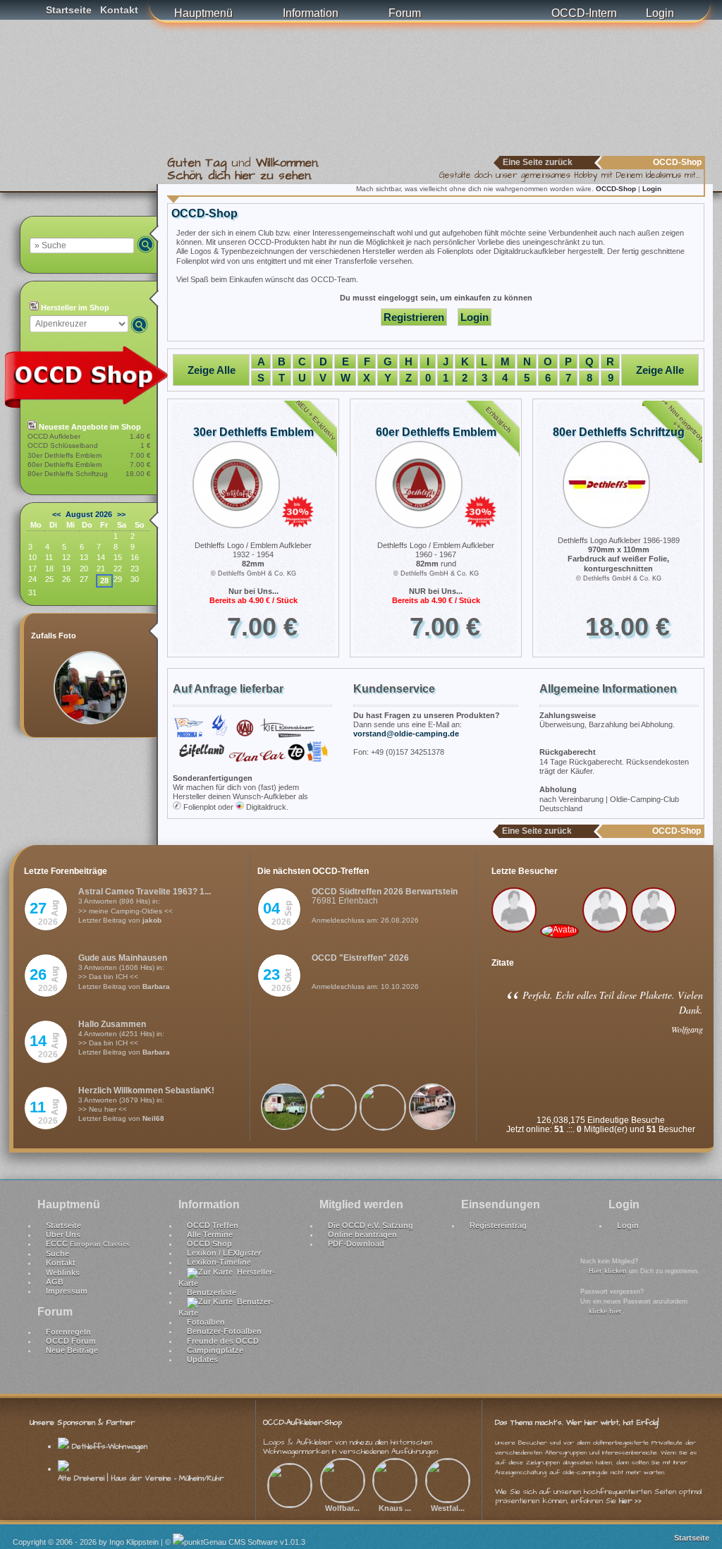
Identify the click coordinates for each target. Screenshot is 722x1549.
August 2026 (89, 514)
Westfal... (448, 1508)
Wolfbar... (342, 1508)
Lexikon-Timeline (219, 1262)
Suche (57, 1253)
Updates (202, 1359)
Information (310, 13)
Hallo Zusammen (112, 1024)
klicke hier (605, 1311)
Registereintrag (498, 1225)
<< (56, 514)
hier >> (630, 1500)
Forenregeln (68, 1332)
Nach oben (695, 1501)
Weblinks (63, 1272)
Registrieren (414, 317)
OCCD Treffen (212, 1225)
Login (660, 13)
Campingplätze (215, 1350)
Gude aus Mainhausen (122, 958)
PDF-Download (356, 1243)
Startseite (69, 10)
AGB (54, 1281)
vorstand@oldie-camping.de (406, 733)
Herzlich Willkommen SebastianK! (146, 1090)
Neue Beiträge (72, 1350)
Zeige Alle (211, 370)
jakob (151, 920)
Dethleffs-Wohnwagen (108, 1446)
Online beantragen (362, 1234)
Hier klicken (608, 1271)
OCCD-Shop (617, 189)
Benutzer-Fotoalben (224, 1331)
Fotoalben (206, 1322)
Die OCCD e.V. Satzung (370, 1225)
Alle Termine (210, 1234)
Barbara (156, 986)
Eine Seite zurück (538, 162)
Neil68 (153, 1118)
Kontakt (119, 10)
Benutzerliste (211, 1292)
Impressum (66, 1291)
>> (121, 514)
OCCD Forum (71, 1341)
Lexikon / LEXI (224, 1253)
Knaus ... (395, 1508)
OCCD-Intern (584, 13)
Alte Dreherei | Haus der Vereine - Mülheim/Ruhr (141, 1478)
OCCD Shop (209, 1243)
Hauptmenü (203, 13)
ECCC (88, 1243)
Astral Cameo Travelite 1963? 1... (144, 892)
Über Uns (63, 1234)
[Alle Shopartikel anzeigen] (93, 406)
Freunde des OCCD (223, 1341)
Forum (404, 13)
